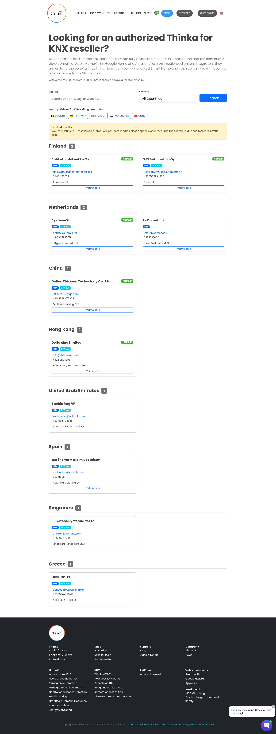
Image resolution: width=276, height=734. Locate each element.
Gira (195, 693)
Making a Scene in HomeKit (66, 687)
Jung (202, 693)
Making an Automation (63, 683)
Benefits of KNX (103, 683)
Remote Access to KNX (108, 692)
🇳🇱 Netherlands (119, 115)
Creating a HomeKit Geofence (68, 701)
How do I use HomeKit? (63, 678)
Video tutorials (149, 655)
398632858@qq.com (66, 294)
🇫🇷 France (97, 115)
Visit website (93, 187)
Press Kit (209, 724)
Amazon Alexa (194, 674)
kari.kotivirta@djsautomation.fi (163, 172)
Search (53, 92)
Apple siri (191, 683)
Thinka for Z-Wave (60, 655)
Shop (167, 13)
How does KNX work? (107, 678)
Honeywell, (212, 697)
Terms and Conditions (134, 724)
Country (144, 91)
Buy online (100, 650)
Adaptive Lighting (59, 705)
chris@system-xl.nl (65, 233)
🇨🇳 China (139, 115)
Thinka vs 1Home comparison (112, 696)
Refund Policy (181, 724)
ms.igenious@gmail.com (68, 472)
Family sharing (58, 696)
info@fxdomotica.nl (156, 233)
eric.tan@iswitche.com (67, 533)
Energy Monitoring (60, 710)
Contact (197, 724)
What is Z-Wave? (150, 674)
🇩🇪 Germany (78, 115)
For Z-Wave (97, 13)
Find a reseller (103, 659)
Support (135, 13)
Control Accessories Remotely (68, 692)
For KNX (80, 13)
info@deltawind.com (66, 355)
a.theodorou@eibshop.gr (68, 590)
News (147, 13)
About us (190, 650)
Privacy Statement (160, 724)
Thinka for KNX (58, 650)
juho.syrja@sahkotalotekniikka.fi (72, 172)
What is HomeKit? (60, 674)
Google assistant (196, 678)
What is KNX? (102, 674)
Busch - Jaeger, (195, 697)
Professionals (117, 13)
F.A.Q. (143, 650)
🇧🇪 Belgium (58, 115)
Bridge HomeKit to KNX (108, 687)
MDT (188, 693)
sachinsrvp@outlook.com (69, 416)
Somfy (189, 701)
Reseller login (102, 655)
